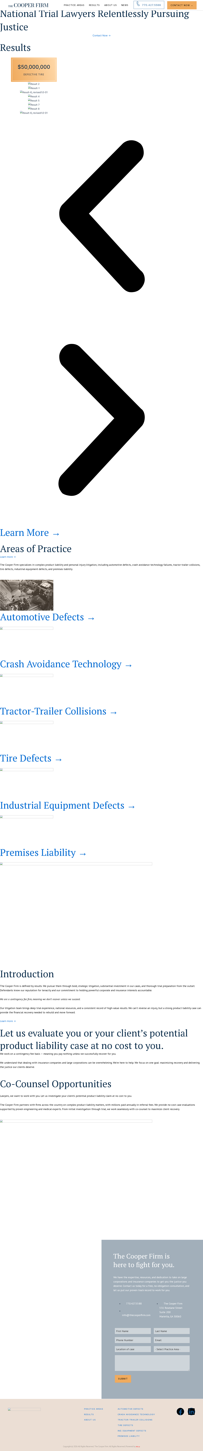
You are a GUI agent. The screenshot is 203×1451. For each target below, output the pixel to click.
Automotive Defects (130, 1409)
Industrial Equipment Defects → (68, 805)
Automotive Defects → (48, 616)
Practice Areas (74, 5)
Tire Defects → (31, 758)
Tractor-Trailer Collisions (135, 1420)
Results (94, 5)
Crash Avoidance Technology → (66, 663)
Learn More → (30, 532)
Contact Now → (182, 5)
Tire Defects (125, 1425)
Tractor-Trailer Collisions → (59, 711)
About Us (110, 5)
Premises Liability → (44, 852)
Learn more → (8, 556)
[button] (101, 217)
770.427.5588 (151, 5)
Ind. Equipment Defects (132, 1431)
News (124, 5)
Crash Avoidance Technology (136, 1414)
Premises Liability (129, 1436)
